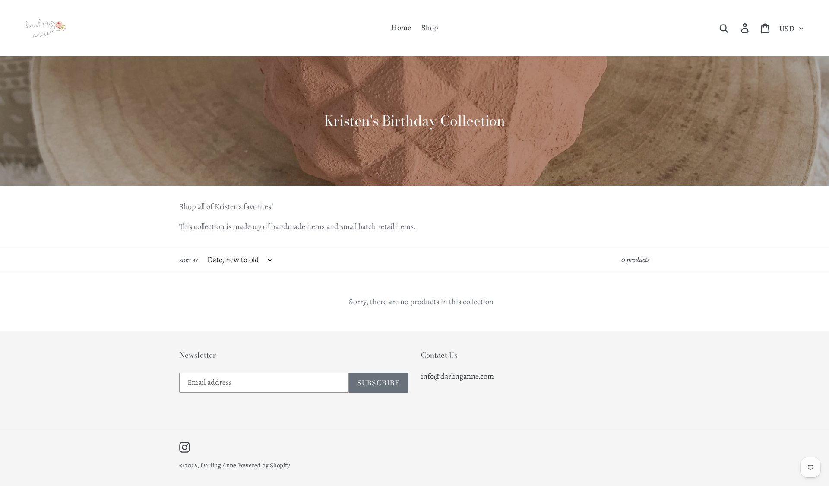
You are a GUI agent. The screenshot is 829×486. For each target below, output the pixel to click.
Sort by (188, 260)
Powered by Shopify (264, 465)
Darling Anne (218, 465)
